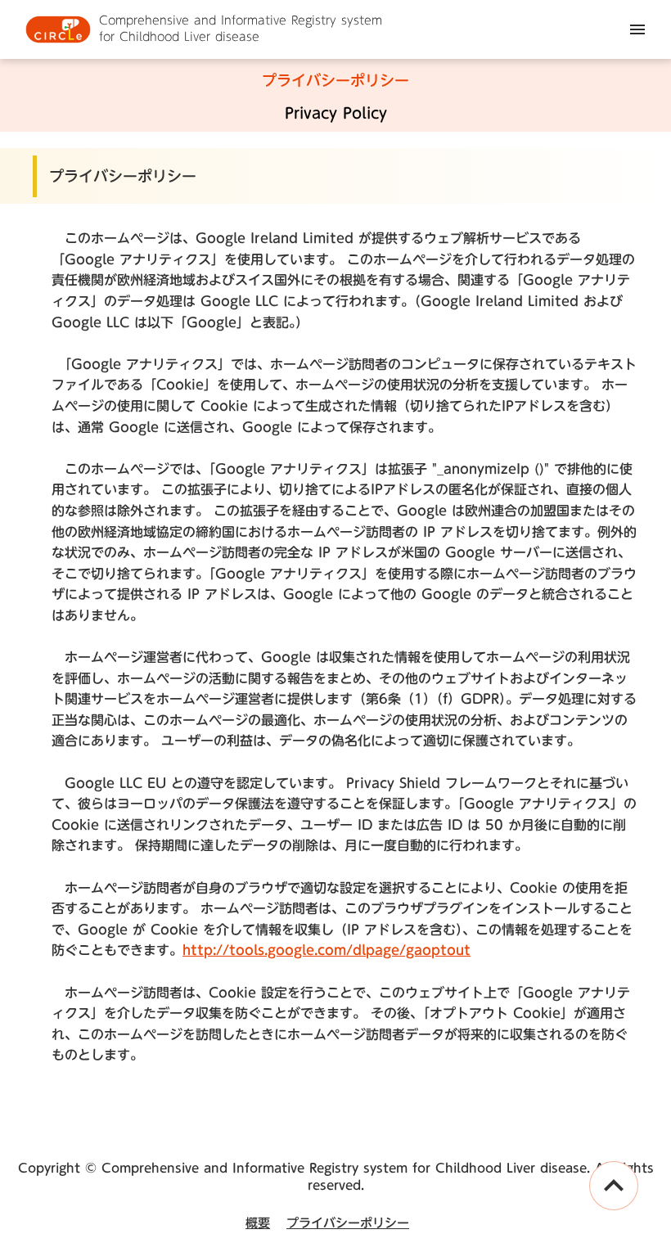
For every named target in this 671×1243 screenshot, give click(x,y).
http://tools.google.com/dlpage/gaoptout (326, 950)
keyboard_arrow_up (613, 1185)
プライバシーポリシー (347, 1223)
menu (637, 29)
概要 (257, 1223)
